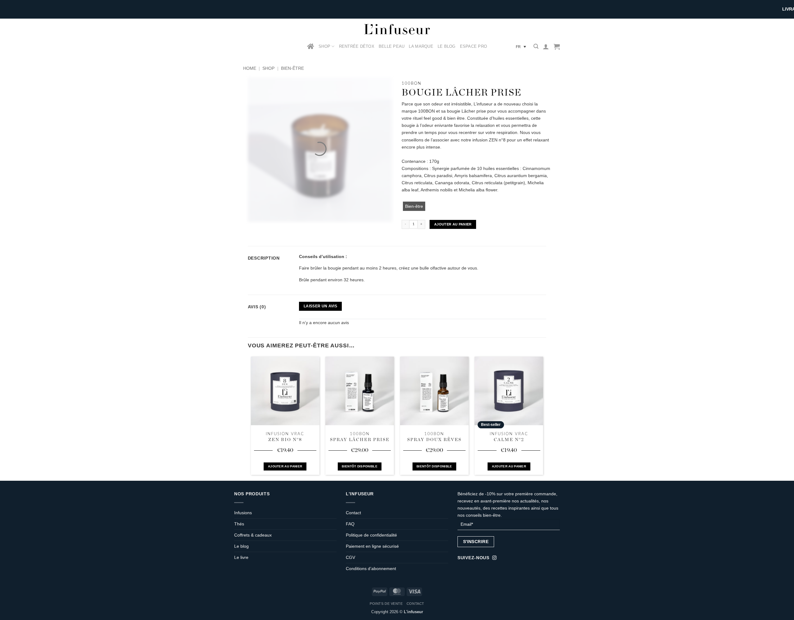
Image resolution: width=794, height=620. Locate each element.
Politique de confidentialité (371, 535)
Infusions (243, 512)
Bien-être (292, 68)
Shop (268, 68)
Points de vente (386, 603)
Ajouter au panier (453, 224)
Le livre (241, 557)
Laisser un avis (320, 306)
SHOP (324, 46)
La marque (421, 46)
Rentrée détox (356, 46)
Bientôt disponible (359, 466)
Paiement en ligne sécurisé (372, 546)
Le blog (241, 546)
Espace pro (473, 46)
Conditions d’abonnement (371, 568)
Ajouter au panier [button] (285, 466)
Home (249, 68)
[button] (535, 46)
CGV (350, 557)
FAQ (350, 523)
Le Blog (447, 46)
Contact (353, 512)
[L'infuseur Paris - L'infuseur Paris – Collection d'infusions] (397, 29)
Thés (239, 523)
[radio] (414, 206)
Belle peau (392, 46)
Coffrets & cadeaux (253, 535)
